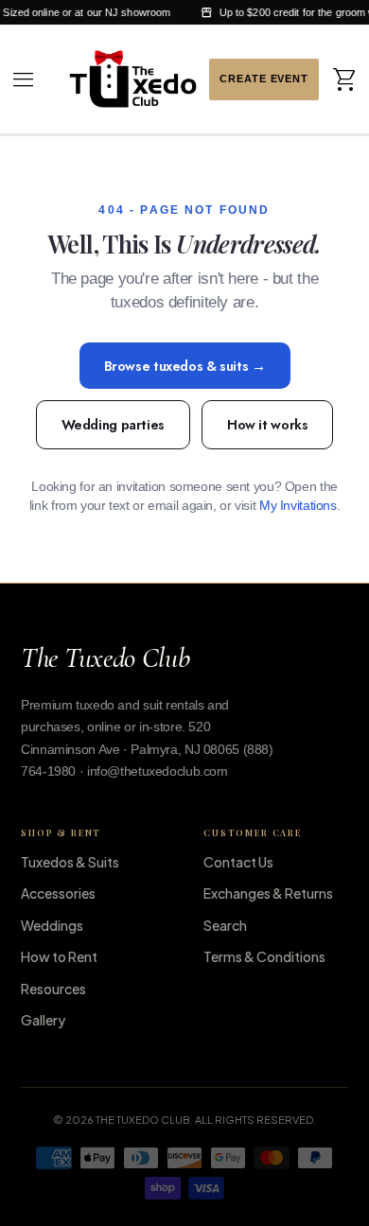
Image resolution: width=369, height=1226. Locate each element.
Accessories (58, 893)
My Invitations (298, 506)
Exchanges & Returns (268, 893)
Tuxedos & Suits (70, 861)
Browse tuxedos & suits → (185, 366)
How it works (267, 424)
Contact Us (238, 861)
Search (225, 925)
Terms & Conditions (264, 956)
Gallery (43, 1019)
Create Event (264, 79)
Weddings (52, 925)
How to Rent (59, 956)
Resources (53, 988)
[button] (23, 79)
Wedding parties (113, 424)
